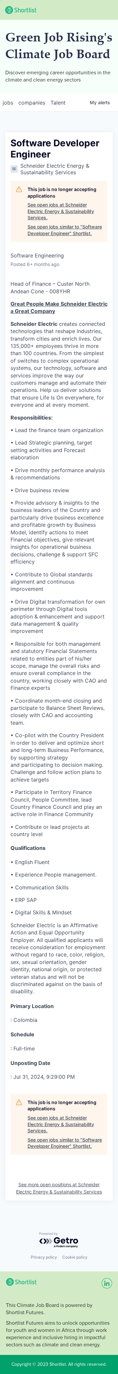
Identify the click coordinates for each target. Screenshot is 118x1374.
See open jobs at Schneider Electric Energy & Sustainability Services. (61, 211)
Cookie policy (75, 1257)
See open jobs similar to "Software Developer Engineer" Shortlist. (65, 230)
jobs (8, 102)
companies (31, 102)
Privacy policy (44, 1257)
